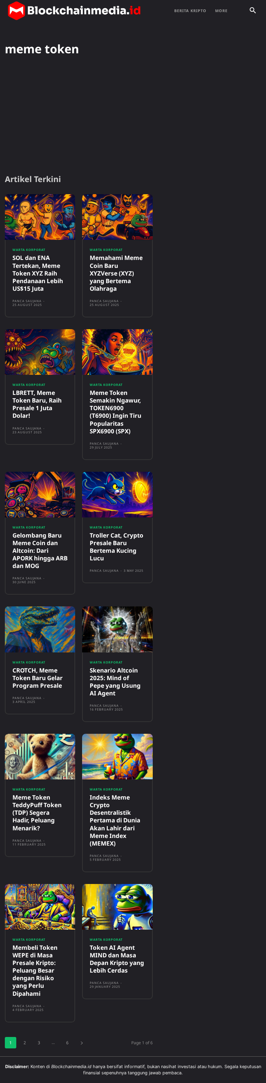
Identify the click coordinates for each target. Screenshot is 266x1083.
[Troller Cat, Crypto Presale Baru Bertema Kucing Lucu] (117, 494)
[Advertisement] (133, 115)
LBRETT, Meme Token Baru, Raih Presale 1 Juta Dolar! (37, 404)
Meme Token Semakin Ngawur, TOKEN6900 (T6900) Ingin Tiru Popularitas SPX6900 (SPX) (115, 412)
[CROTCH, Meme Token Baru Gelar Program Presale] (40, 629)
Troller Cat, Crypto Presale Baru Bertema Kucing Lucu (116, 546)
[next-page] (82, 1042)
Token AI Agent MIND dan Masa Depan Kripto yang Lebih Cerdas (117, 959)
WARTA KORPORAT (28, 249)
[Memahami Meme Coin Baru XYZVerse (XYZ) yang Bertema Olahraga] (117, 217)
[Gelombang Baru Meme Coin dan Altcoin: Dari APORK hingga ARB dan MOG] (40, 494)
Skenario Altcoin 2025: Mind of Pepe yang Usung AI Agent (115, 681)
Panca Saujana (27, 301)
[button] (253, 10)
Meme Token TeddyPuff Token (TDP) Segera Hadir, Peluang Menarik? (37, 812)
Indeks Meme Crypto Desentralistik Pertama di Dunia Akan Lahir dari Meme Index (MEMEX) (115, 820)
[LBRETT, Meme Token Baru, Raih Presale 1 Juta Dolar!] (40, 352)
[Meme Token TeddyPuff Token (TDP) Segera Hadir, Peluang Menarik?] (40, 756)
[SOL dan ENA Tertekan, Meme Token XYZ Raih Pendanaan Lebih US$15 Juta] (40, 217)
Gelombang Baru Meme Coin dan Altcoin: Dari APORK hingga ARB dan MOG (40, 550)
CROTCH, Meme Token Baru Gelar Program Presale (37, 677)
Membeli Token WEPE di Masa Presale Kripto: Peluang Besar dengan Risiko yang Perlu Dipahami (34, 971)
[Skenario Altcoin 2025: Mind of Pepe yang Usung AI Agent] (117, 629)
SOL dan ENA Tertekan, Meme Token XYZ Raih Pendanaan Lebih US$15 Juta (37, 273)
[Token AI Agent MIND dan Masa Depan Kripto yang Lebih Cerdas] (117, 907)
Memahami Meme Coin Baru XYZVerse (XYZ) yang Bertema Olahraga (116, 273)
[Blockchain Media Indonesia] (74, 10)
